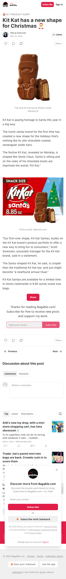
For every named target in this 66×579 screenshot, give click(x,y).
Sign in (59, 4)
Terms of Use (50, 526)
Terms (40, 556)
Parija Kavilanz (18, 33)
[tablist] (16, 374)
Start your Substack (25, 564)
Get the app (48, 564)
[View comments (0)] (13, 43)
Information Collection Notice (43, 529)
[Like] (6, 43)
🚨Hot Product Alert (16, 14)
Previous (12, 351)
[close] (56, 469)
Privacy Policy (35, 532)
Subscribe (47, 4)
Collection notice (54, 556)
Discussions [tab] (27, 413)
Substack (17, 572)
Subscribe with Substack (35, 519)
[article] (33, 434)
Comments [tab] (10, 373)
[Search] (60, 414)
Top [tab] (6, 413)
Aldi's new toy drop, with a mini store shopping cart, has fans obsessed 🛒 (23, 426)
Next (55, 351)
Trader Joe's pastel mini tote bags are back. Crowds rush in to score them (25, 457)
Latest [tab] (14, 413)
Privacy (31, 556)
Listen (59, 34)
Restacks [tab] (23, 373)
